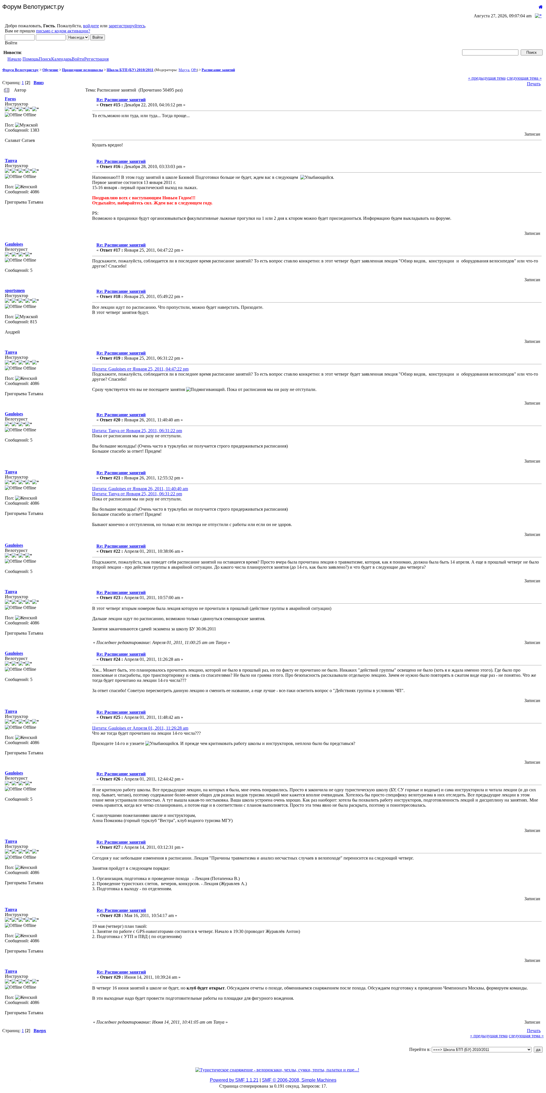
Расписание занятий (218, 70)
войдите (91, 25)
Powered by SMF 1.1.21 (234, 1080)
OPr (194, 70)
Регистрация (96, 59)
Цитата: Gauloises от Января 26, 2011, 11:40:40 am (140, 488)
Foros (10, 98)
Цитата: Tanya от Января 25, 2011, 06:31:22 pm (137, 430)
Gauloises (14, 244)
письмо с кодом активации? (63, 30)
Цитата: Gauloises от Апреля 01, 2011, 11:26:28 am (140, 728)
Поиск (45, 59)
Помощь (30, 59)
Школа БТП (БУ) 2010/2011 (130, 70)
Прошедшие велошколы (82, 70)
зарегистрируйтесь (127, 25)
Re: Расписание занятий (121, 99)
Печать (534, 83)
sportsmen (15, 290)
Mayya (184, 70)
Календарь (61, 59)
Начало (14, 59)
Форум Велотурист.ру (20, 70)
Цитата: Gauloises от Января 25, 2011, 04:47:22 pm (140, 369)
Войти (78, 59)
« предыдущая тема (487, 78)
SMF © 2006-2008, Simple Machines (299, 1080)
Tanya (11, 160)
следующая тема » (524, 78)
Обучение (50, 70)
